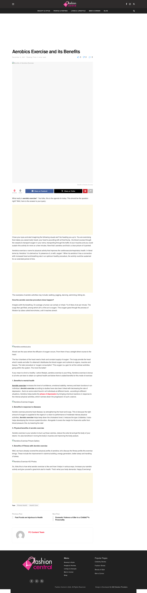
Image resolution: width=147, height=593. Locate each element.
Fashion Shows (100, 565)
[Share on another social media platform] (90, 191)
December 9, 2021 (18, 57)
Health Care (34, 505)
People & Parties (61, 11)
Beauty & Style (44, 11)
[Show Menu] (13, 4)
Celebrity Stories (100, 562)
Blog (106, 11)
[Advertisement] (52, 33)
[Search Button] (134, 10)
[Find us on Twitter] (134, 4)
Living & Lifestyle (78, 11)
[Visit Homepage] (70, 4)
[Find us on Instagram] (130, 4)
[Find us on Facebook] (126, 4)
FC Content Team (36, 532)
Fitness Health (22, 505)
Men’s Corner (94, 11)
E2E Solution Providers (119, 587)
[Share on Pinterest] (85, 191)
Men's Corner (99, 573)
